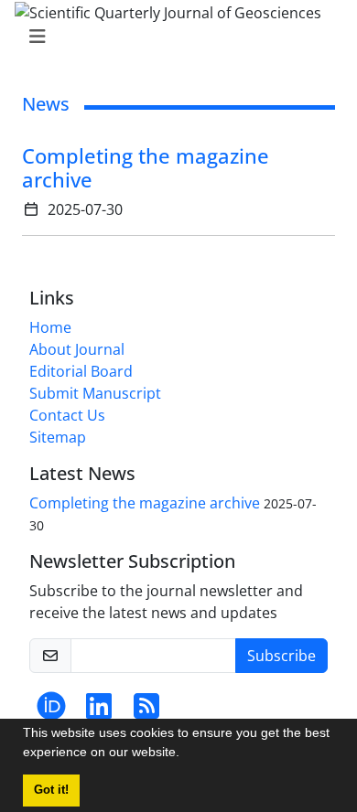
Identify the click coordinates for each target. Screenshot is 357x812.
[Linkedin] (99, 711)
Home (50, 327)
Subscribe (281, 656)
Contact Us (67, 415)
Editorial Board (81, 371)
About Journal (76, 349)
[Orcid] (51, 711)
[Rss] (146, 711)
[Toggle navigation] (173, 36)
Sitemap (57, 437)
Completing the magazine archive (145, 168)
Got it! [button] (51, 790)
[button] (186, 754)
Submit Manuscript (95, 393)
